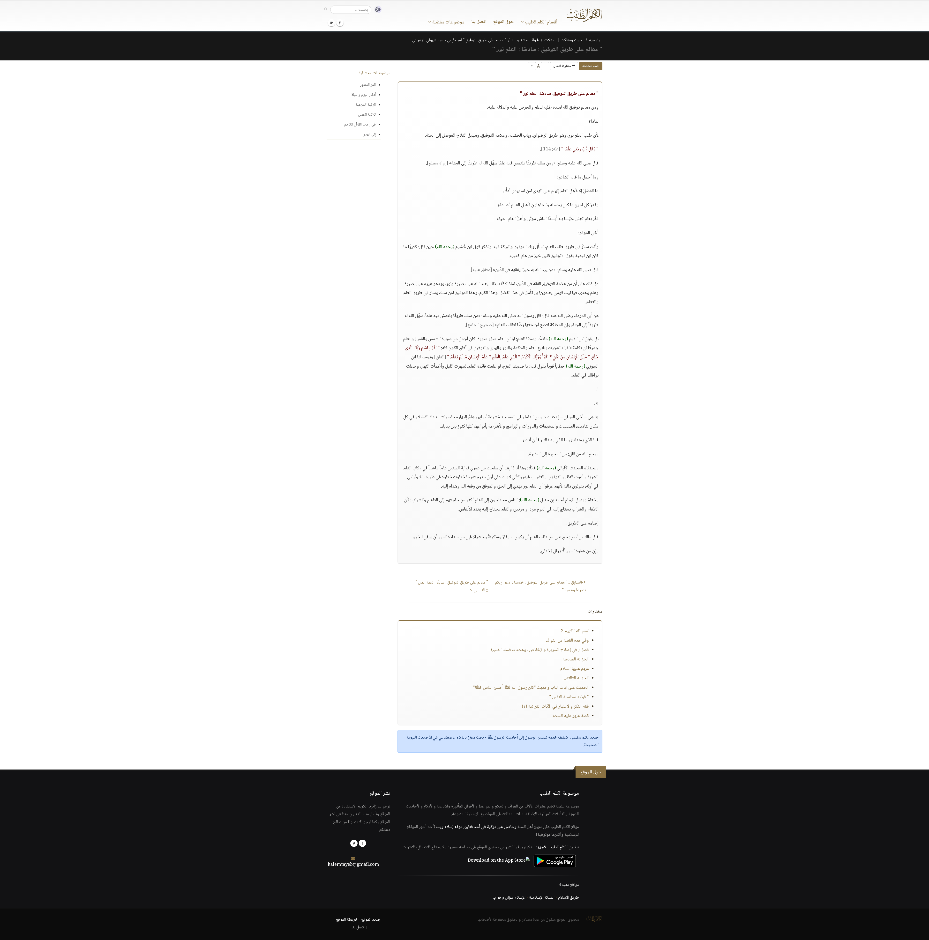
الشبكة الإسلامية (541, 897)
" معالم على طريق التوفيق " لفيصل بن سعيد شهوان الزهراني (459, 40)
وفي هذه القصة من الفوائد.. (566, 640)
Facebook (340, 22)
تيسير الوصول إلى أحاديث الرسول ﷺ (517, 737)
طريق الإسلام (568, 897)
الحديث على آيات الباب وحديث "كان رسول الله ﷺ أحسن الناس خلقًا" (531, 688)
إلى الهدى (369, 134)
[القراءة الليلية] (376, 10)
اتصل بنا (479, 22)
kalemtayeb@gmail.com (353, 864)
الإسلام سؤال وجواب (509, 897)
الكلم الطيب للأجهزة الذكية (546, 847)
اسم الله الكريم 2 (575, 631)
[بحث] (325, 9)
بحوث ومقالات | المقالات (564, 40)
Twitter (331, 22)
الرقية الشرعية (365, 105)
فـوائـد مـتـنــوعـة (525, 40)
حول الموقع (503, 22)
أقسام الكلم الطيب (540, 22)
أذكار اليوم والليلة (363, 95)
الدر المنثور (368, 85)
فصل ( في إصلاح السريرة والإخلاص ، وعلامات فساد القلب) (540, 650)
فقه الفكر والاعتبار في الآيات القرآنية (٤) (555, 707)
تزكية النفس (367, 114)
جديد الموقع (371, 919)
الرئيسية (595, 40)
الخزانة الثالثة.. (576, 678)
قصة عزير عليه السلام (571, 716)
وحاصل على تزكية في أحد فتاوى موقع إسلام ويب (476, 827)
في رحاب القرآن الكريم (360, 124)
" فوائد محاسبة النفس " (569, 697)
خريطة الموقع (347, 919)
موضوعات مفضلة (447, 22)
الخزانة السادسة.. (575, 659)
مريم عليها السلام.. (573, 669)
